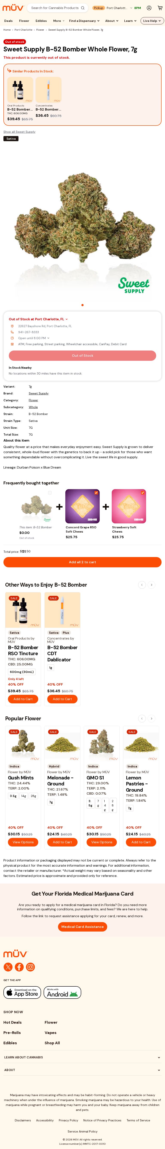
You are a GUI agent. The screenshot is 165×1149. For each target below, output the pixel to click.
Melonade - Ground (60, 780)
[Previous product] (142, 585)
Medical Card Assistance (82, 926)
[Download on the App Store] (22, 992)
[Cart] (160, 8)
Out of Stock (82, 355)
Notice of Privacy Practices (102, 1120)
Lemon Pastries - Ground (137, 783)
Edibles (41, 21)
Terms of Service (138, 1120)
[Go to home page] (82, 953)
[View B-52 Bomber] (36, 506)
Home (7, 29)
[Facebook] (19, 967)
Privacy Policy (68, 1120)
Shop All (52, 1043)
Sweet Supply (39, 393)
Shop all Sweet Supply (19, 132)
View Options (23, 842)
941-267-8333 (28, 332)
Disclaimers (23, 1120)
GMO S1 (95, 777)
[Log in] (149, 8)
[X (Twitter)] (8, 967)
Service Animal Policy (83, 1131)
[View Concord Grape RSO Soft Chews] (82, 506)
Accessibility (45, 1120)
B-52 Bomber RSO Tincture (23, 650)
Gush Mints (21, 777)
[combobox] (55, 7)
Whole (33, 407)
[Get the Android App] (62, 992)
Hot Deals (12, 1022)
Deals (8, 21)
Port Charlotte (23, 29)
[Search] (83, 8)
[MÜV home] (13, 7)
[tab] (82, 305)
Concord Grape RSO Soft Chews (81, 529)
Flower (24, 21)
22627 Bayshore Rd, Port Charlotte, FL (45, 326)
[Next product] (151, 585)
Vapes (51, 1032)
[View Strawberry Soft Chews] (129, 506)
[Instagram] (30, 967)
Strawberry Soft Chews (124, 529)
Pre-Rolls (12, 1032)
